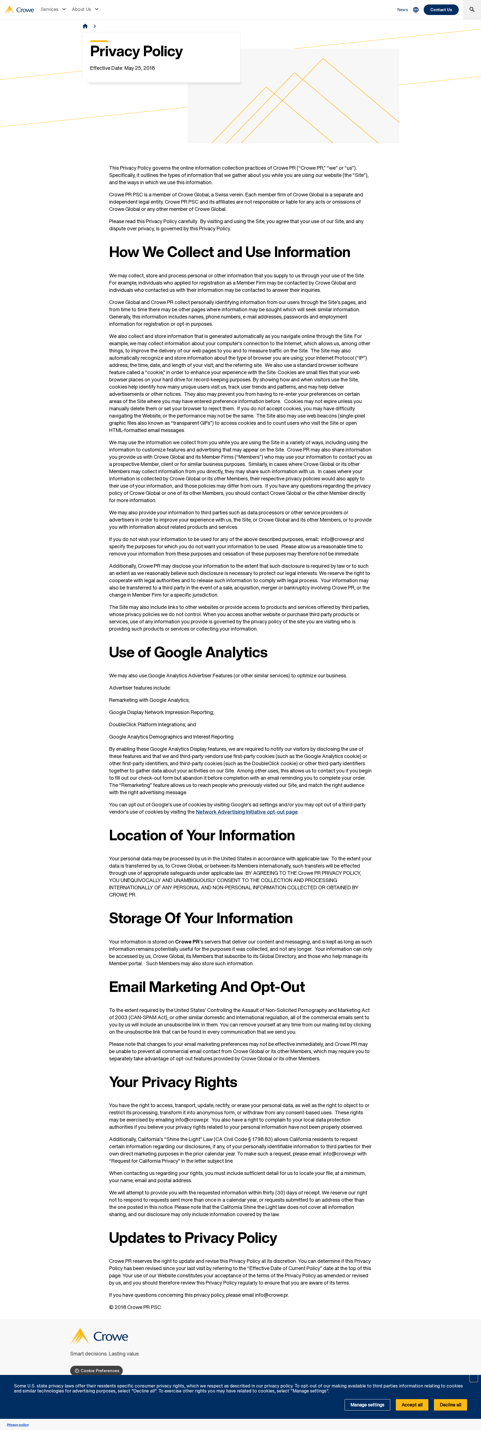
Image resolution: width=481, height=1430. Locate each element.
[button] (473, 1378)
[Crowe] (19, 10)
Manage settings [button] (367, 1404)
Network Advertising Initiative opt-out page (247, 811)
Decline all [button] (450, 1404)
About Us (81, 9)
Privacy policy (18, 1424)
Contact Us (441, 10)
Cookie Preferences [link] (100, 1371)
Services (49, 9)
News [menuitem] (402, 10)
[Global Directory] (416, 9)
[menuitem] (54, 9)
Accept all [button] (412, 1404)
